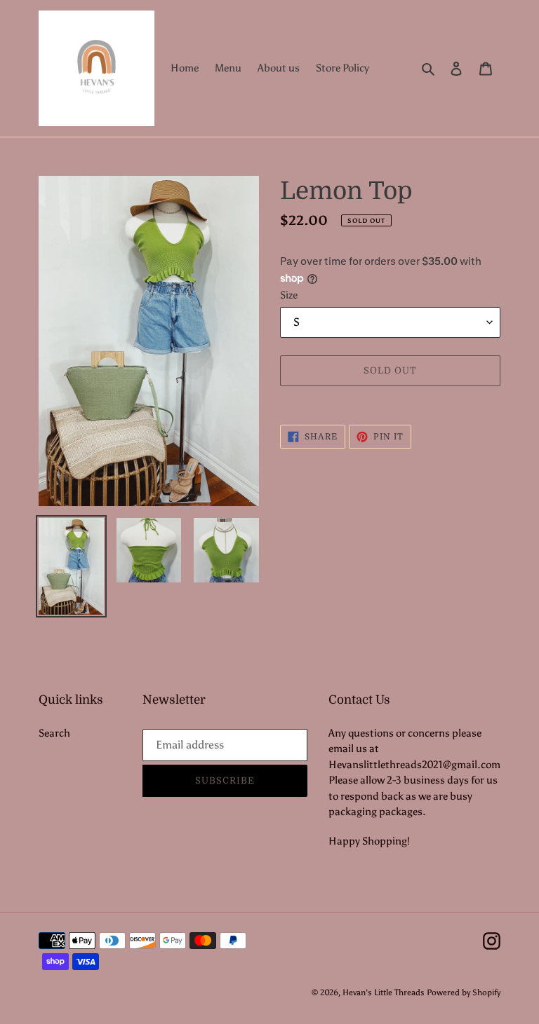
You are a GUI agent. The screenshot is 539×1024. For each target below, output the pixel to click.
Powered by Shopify (463, 992)
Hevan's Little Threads (383, 992)
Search (54, 733)
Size (289, 295)
